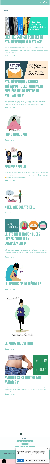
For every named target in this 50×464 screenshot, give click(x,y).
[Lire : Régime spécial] (14, 155)
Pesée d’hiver (14, 427)
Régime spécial (16, 167)
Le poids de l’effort (19, 343)
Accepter (20, 460)
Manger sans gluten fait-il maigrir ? (25, 380)
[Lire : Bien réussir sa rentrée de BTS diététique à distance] (26, 25)
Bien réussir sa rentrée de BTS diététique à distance (24, 39)
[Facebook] (22, 438)
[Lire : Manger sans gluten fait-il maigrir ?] (26, 365)
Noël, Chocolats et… (20, 207)
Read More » (10, 55)
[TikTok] (27, 438)
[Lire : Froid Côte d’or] (14, 122)
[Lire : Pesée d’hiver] (14, 415)
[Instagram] (24, 438)
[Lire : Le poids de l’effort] (22, 318)
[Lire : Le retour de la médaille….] (14, 272)
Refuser (28, 460)
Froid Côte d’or (16, 134)
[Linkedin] (25, 438)
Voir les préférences (40, 460)
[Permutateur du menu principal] (47, 2)
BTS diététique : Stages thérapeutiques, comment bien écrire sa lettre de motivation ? (24, 88)
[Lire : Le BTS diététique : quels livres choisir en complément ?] (26, 225)
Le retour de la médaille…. (25, 284)
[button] (47, 449)
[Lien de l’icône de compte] (40, 2)
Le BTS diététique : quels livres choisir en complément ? (22, 238)
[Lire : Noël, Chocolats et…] (14, 195)
